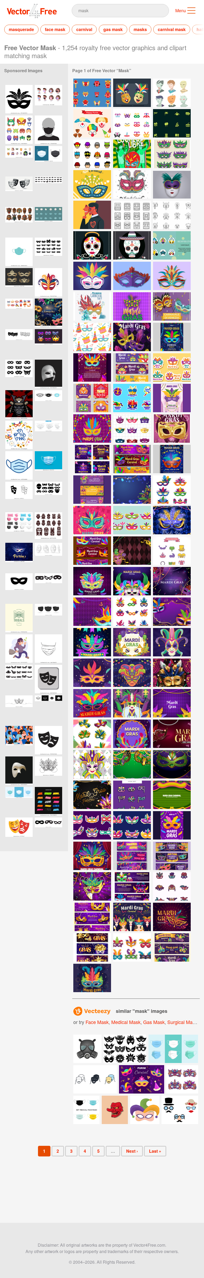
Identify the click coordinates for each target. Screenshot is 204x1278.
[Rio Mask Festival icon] (92, 734)
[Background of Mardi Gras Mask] (172, 917)
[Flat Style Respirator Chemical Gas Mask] (172, 245)
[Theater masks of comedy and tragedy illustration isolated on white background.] (19, 831)
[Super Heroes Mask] (92, 154)
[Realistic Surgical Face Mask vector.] (48, 465)
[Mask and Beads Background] (132, 764)
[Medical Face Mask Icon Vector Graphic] (19, 252)
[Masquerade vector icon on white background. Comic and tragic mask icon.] (19, 496)
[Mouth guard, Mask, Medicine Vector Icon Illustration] (19, 465)
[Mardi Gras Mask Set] (132, 611)
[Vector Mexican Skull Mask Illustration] (92, 245)
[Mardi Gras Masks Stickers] (132, 520)
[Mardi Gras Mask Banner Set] (172, 856)
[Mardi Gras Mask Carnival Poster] (172, 825)
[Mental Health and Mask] (92, 215)
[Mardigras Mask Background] (172, 581)
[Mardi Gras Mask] (172, 642)
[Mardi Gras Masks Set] (172, 550)
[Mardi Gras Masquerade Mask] (132, 703)
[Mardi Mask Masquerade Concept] (92, 581)
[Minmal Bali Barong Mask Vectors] (172, 215)
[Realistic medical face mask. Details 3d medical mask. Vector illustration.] (19, 526)
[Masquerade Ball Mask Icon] (132, 123)
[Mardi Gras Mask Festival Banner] (172, 947)
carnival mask (172, 29)
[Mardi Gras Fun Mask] (92, 703)
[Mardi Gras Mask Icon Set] (132, 795)
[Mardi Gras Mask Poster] (172, 337)
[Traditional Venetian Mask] (92, 764)
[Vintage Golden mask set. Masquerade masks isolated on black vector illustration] (19, 282)
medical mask (126, 1021)
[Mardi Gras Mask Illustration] (132, 489)
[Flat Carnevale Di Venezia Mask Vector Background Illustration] (172, 306)
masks (140, 29)
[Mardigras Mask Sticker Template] (132, 398)
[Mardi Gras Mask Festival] (172, 520)
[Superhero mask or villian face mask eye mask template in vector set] (48, 587)
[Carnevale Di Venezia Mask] (172, 184)
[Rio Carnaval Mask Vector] (92, 184)
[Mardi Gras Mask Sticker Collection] (92, 825)
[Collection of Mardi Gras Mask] (132, 856)
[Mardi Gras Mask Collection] (172, 489)
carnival (84, 29)
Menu (180, 10)
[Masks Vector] (132, 93)
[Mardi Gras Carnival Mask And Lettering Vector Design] (132, 306)
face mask (55, 29)
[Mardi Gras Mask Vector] (172, 154)
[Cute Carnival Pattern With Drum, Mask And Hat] (92, 337)
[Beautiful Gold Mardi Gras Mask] (92, 886)
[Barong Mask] (92, 93)
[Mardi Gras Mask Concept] (92, 520)
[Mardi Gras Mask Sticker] (172, 367)
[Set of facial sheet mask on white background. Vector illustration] (48, 557)
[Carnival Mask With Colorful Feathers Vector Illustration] (92, 276)
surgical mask (182, 1021)
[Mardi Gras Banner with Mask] (132, 886)
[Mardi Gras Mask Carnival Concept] (172, 795)
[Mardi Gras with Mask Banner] (92, 947)
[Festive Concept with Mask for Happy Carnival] (92, 306)
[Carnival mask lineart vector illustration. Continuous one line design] (19, 709)
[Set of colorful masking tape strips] (48, 801)
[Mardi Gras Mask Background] (92, 428)
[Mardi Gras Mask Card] (92, 398)
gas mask (113, 29)
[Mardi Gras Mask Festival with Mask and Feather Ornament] (92, 795)
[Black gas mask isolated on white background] (87, 1049)
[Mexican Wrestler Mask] (132, 154)
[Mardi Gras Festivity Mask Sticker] (132, 825)
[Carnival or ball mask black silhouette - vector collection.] (19, 679)
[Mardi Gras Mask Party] (132, 337)
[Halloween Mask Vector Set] (172, 93)
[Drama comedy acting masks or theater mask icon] (48, 679)
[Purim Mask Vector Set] (92, 123)
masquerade (21, 29)
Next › (132, 1151)
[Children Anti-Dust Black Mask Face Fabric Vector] (48, 129)
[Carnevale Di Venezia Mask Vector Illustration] (132, 276)
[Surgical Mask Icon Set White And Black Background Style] (48, 709)
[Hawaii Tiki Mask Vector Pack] (132, 215)
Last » (155, 1151)
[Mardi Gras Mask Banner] (132, 367)
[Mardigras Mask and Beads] (92, 367)
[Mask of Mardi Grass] (92, 642)
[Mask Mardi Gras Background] (132, 550)
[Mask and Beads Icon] (132, 428)
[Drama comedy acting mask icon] (48, 740)
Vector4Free (32, 11)
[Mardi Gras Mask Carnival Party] (132, 917)
